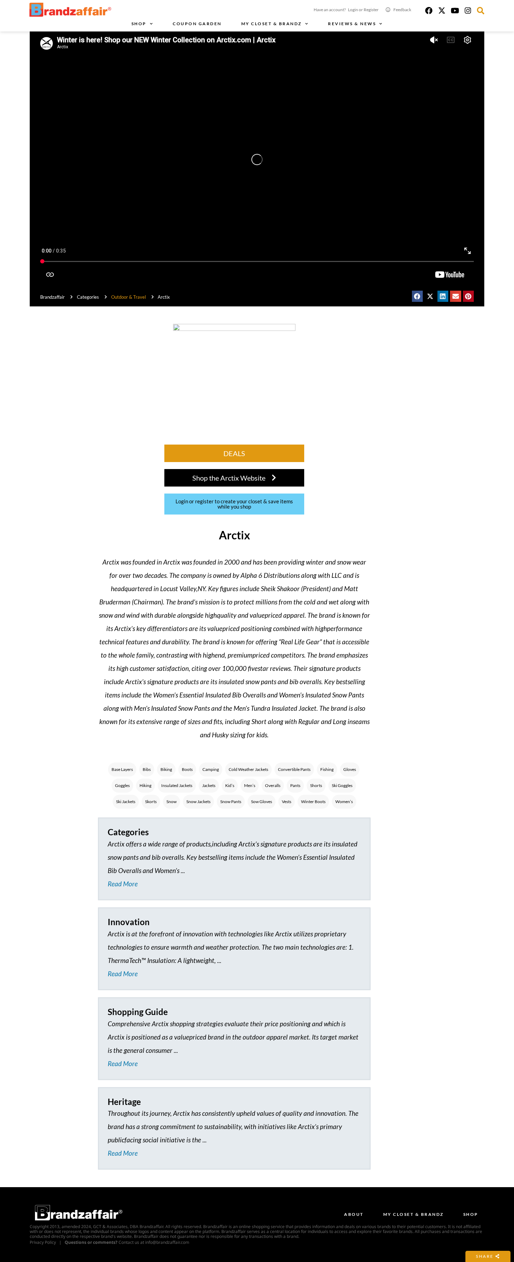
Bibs (147, 769)
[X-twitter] (441, 10)
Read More (123, 884)
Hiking (145, 785)
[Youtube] (454, 10)
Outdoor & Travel (128, 297)
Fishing (327, 769)
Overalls (272, 785)
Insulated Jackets (176, 785)
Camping (210, 769)
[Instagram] (467, 10)
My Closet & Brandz (271, 23)
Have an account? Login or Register (346, 9)
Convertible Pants (294, 769)
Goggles (122, 785)
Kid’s (229, 785)
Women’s (344, 801)
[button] (417, 296)
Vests (286, 801)
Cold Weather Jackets (248, 769)
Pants (295, 785)
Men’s (249, 785)
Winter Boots (313, 801)
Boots (187, 769)
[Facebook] (429, 10)
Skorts (151, 801)
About (354, 1214)
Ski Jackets (125, 801)
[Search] (480, 10)
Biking (166, 769)
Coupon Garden (197, 23)
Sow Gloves (261, 801)
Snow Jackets (198, 801)
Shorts (316, 785)
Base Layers (122, 769)
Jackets (208, 785)
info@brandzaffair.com (167, 1242)
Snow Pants (230, 801)
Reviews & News (352, 23)
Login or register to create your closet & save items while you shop (234, 504)
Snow (171, 801)
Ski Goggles (342, 785)
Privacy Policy (43, 1242)
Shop (139, 23)
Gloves (349, 769)
